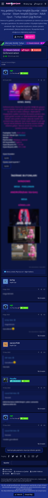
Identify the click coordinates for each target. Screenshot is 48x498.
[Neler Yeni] (45, 4)
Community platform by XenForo (19, 479)
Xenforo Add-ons (22, 481)
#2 (44, 289)
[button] (2, 4)
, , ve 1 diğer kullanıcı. (20, 272)
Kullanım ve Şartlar (22, 471)
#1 (44, 80)
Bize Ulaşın (8, 471)
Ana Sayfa (16, 474)
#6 (44, 425)
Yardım (7, 474)
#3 (44, 315)
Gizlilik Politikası (37, 471)
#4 (44, 352)
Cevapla (42, 298)
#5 (44, 388)
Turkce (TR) (8, 469)
